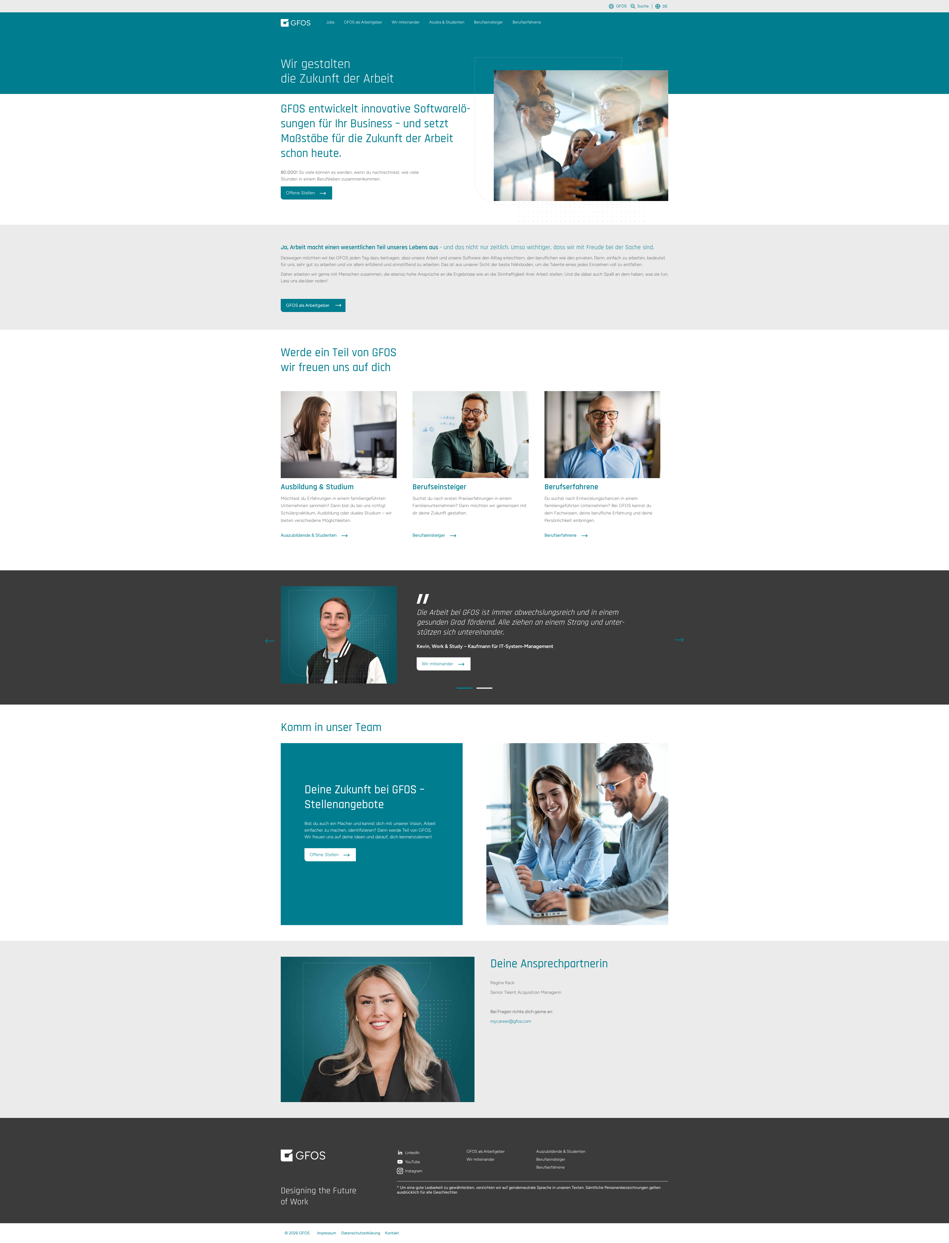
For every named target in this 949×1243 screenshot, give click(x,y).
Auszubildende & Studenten (560, 1152)
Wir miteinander (481, 1159)
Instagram (413, 1171)
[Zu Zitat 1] (465, 688)
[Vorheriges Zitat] (269, 640)
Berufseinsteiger (550, 1159)
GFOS (621, 6)
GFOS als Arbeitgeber (486, 1152)
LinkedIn (412, 1153)
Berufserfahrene (550, 1167)
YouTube (412, 1162)
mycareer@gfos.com (510, 1021)
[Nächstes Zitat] (679, 640)
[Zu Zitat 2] (484, 688)
